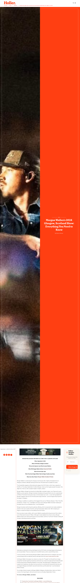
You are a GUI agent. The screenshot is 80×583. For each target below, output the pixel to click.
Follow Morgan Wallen (73, 467)
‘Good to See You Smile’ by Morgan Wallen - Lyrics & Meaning (37, 581)
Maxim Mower (59, 233)
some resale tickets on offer (52, 556)
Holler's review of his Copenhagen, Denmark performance (39, 571)
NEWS (10, 5)
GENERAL (15, 5)
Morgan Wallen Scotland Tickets (45, 476)
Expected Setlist (48, 469)
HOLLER (5, 5)
